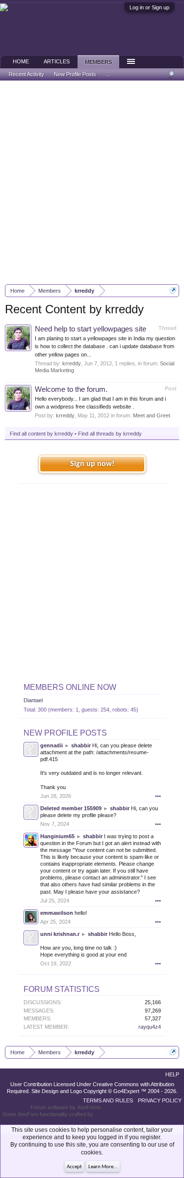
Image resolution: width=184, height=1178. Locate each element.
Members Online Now (70, 687)
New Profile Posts (65, 733)
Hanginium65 (57, 836)
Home (21, 61)
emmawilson (56, 913)
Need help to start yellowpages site (90, 329)
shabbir (81, 745)
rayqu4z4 (149, 1027)
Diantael (33, 700)
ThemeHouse (111, 1114)
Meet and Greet (151, 415)
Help (172, 1074)
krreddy (71, 363)
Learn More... (103, 1167)
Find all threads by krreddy (110, 434)
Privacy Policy (160, 1100)
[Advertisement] (92, 182)
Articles (57, 61)
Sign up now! (92, 464)
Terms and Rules (108, 1100)
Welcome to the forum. (71, 389)
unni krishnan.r (59, 934)
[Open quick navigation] (173, 290)
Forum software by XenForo (65, 1107)
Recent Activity (26, 74)
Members (98, 62)
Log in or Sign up (149, 7)
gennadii (51, 745)
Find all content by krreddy (41, 434)
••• (158, 796)
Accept (74, 1167)
